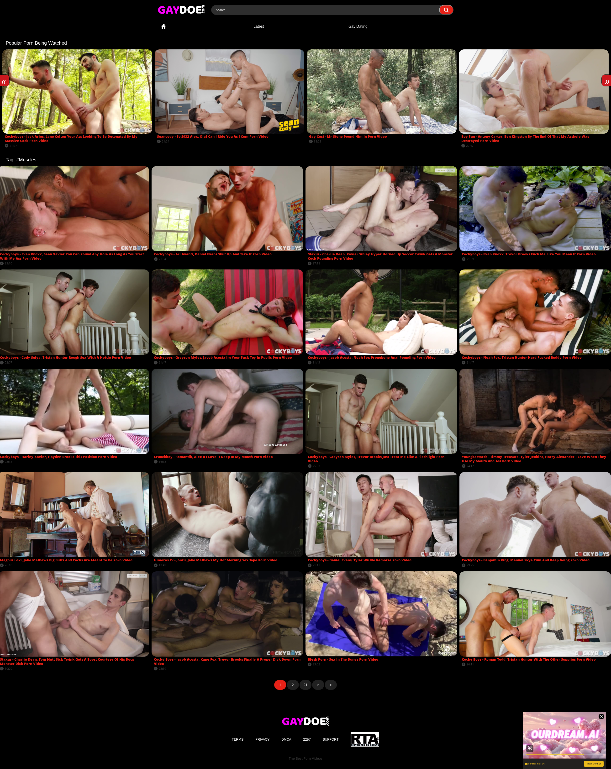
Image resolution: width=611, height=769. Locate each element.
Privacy (262, 739)
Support (331, 739)
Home (163, 26)
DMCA (286, 739)
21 (305, 684)
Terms (237, 739)
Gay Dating (358, 26)
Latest (258, 26)
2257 (307, 739)
